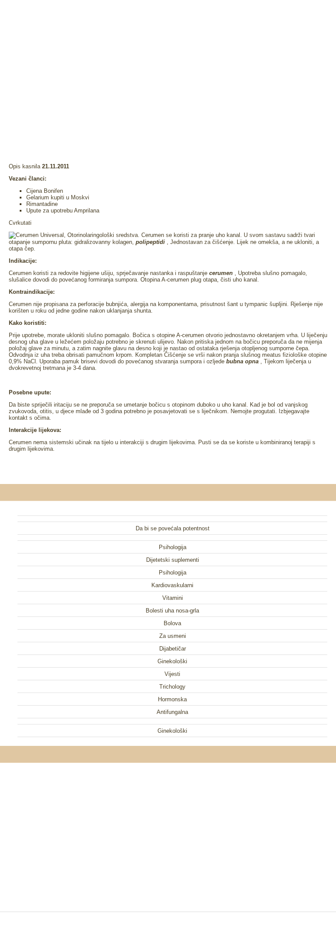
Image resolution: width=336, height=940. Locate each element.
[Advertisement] (168, 70)
